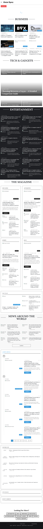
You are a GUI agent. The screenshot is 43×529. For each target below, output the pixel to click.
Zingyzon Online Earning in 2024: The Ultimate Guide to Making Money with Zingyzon (24, 456)
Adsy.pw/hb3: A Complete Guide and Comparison (34, 37)
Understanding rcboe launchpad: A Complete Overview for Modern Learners (10, 204)
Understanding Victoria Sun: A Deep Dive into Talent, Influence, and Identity (32, 399)
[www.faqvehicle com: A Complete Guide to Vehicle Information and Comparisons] (27, 215)
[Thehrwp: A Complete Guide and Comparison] (11, 69)
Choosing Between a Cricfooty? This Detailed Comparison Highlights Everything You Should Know (9, 150)
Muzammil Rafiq (34, 523)
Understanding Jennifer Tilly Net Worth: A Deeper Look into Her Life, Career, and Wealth (13, 333)
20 (24, 440)
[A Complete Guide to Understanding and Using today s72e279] (25, 302)
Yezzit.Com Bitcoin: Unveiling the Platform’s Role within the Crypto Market (22, 469)
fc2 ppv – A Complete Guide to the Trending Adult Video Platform (10, 307)
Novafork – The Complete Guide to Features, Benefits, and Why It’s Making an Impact (10, 171)
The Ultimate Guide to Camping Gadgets (10, 104)
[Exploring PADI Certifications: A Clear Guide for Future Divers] (5, 217)
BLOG (18, 513)
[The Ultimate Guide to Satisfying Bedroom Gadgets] (32, 69)
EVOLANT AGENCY (21, 516)
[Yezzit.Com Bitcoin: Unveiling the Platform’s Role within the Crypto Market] (5, 472)
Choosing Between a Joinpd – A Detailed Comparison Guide (34, 286)
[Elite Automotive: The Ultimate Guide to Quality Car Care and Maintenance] (27, 231)
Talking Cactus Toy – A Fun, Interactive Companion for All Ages (35, 52)
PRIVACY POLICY (30, 525)
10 (21, 440)
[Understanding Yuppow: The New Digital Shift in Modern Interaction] (24, 120)
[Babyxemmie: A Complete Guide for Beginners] (3, 142)
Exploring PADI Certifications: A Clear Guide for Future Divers (14, 218)
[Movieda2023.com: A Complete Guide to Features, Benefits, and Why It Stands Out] (25, 174)
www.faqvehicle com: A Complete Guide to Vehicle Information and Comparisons (23, 482)
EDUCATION (32, 513)
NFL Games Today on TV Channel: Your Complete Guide (13, 270)
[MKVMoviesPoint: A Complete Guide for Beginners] (25, 132)
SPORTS (36, 516)
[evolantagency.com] (8, 2)
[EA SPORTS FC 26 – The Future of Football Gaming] (5, 275)
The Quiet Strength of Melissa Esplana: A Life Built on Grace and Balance (32, 414)
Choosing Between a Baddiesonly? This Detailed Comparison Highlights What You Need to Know (10, 129)
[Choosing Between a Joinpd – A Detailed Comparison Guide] (25, 284)
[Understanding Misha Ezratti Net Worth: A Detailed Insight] (25, 339)
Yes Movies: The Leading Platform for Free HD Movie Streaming (20, 475)
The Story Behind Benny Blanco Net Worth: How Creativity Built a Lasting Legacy (32, 429)
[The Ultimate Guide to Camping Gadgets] (11, 101)
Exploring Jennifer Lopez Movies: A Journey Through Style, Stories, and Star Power (32, 139)
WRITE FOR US (24, 525)
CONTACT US (19, 525)
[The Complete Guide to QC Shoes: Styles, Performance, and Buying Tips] (4, 280)
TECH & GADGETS (21, 518)
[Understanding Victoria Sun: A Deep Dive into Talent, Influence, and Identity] (26, 270)
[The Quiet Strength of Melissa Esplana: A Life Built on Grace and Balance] (27, 278)
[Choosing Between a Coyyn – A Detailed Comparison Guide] (21, 85)
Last (30, 440)
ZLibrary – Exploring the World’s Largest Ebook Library (19, 450)
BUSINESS (24, 513)
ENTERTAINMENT (10, 516)
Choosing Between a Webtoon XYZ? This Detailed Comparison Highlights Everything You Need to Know (31, 150)
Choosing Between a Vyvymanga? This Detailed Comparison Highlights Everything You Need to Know (10, 161)
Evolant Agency (3, 48)
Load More (21, 345)
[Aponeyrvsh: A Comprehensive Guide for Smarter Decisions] (32, 101)
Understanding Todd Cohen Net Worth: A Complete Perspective (35, 333)
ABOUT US (14, 525)
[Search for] (41, 2)
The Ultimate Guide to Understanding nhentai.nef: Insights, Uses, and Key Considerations (31, 161)
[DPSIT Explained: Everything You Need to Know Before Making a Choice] (3, 231)
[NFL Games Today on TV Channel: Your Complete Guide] (5, 269)
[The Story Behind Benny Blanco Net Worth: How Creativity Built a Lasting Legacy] (4, 326)
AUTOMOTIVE (11, 513)
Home (11, 525)
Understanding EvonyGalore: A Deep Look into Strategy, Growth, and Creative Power (11, 118)
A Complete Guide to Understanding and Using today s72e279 (34, 301)
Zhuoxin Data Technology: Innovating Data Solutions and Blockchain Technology (23, 463)
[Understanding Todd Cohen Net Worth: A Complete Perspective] (25, 333)
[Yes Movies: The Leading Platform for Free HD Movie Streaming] (5, 478)
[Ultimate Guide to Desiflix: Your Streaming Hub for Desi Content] (25, 298)
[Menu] (1, 2)
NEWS (30, 516)
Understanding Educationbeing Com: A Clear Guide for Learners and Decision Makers (14, 225)
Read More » (6, 213)
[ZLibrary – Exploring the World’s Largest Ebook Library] (5, 452)
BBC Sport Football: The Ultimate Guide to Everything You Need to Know (10, 256)
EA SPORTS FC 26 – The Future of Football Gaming (14, 276)
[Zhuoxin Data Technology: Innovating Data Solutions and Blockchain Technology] (5, 465)
